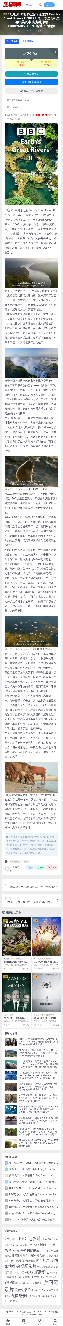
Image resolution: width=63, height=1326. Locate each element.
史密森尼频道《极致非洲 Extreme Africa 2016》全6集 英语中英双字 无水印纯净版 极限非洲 (38, 1120)
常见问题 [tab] (29, 41)
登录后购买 (33, 74)
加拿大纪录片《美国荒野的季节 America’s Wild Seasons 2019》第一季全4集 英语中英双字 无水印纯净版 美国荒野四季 (38, 1065)
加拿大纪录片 (31, 1255)
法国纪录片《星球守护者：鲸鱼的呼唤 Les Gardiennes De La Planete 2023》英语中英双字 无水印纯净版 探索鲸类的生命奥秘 (38, 1076)
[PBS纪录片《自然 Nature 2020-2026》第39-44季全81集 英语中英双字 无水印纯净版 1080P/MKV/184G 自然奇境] (11, 1132)
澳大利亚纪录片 (39, 1276)
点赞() (53, 867)
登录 (50, 5)
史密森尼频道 (29, 1260)
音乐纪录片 (13, 1300)
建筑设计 (16, 1272)
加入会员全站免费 (33, 91)
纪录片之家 (15, 868)
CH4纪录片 (48, 1239)
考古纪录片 (37, 1290)
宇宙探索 (41, 1266)
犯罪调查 (11, 1282)
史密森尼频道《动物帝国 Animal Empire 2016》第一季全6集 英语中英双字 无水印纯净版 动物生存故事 (38, 1086)
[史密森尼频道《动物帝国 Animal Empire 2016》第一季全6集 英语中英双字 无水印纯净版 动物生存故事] (11, 1087)
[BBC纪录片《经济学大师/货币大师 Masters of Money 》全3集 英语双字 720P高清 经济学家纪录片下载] (16, 992)
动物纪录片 (47, 1255)
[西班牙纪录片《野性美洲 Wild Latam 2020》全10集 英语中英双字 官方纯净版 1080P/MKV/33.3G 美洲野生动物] (16, 936)
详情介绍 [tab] (13, 41)
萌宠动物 (20, 958)
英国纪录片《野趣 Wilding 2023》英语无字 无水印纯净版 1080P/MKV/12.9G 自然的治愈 (38, 1143)
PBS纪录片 (34, 1250)
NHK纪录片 (19, 1250)
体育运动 (17, 1255)
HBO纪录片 (33, 1245)
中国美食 (48, 1250)
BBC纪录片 (15, 861)
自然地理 (39, 30)
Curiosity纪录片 (19, 1245)
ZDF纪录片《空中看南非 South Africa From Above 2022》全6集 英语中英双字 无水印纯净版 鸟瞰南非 (38, 1053)
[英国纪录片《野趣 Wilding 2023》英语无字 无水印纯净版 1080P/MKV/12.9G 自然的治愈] (11, 1143)
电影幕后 (39, 1283)
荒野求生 (34, 1296)
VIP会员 (23, 62)
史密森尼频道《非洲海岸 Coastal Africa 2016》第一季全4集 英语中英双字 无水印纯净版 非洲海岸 (38, 1098)
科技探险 (50, 958)
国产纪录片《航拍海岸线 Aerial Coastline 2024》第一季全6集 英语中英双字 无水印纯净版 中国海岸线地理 (38, 1109)
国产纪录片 (45, 1260)
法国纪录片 (23, 1277)
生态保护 (22, 1283)
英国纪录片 (20, 1295)
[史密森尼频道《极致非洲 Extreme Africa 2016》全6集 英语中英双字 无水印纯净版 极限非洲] (11, 1120)
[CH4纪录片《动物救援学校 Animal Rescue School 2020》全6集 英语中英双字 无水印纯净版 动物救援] (11, 1042)
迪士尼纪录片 (44, 1296)
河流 (26, 861)
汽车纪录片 (12, 1277)
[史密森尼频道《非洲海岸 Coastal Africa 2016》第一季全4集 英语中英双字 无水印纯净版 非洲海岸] (11, 1098)
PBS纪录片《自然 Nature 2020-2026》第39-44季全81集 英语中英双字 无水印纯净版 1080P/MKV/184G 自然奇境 (38, 1132)
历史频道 (16, 1261)
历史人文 (39, 958)
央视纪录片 (26, 1266)
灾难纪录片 (53, 1277)
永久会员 (48, 62)
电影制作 (30, 1283)
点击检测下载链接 (31, 82)
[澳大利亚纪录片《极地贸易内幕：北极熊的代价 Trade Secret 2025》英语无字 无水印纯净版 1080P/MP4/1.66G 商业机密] (46, 992)
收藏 (42, 867)
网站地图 (54, 1311)
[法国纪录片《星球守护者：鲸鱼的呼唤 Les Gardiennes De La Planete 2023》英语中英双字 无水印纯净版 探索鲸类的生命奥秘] (11, 1075)
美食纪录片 (23, 1290)
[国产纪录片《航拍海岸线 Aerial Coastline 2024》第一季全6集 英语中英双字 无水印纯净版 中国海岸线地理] (11, 1109)
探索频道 (41, 1271)
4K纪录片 (11, 1239)
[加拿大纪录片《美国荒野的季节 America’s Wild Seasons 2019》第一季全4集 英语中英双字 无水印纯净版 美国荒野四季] (11, 1064)
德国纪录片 (27, 1272)
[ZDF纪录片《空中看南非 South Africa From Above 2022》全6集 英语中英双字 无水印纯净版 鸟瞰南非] (11, 1053)
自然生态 (48, 1290)
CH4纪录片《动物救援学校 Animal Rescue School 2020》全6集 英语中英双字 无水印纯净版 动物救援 (38, 1041)
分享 (31, 867)
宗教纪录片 (50, 1267)
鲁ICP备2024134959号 (31, 1314)
